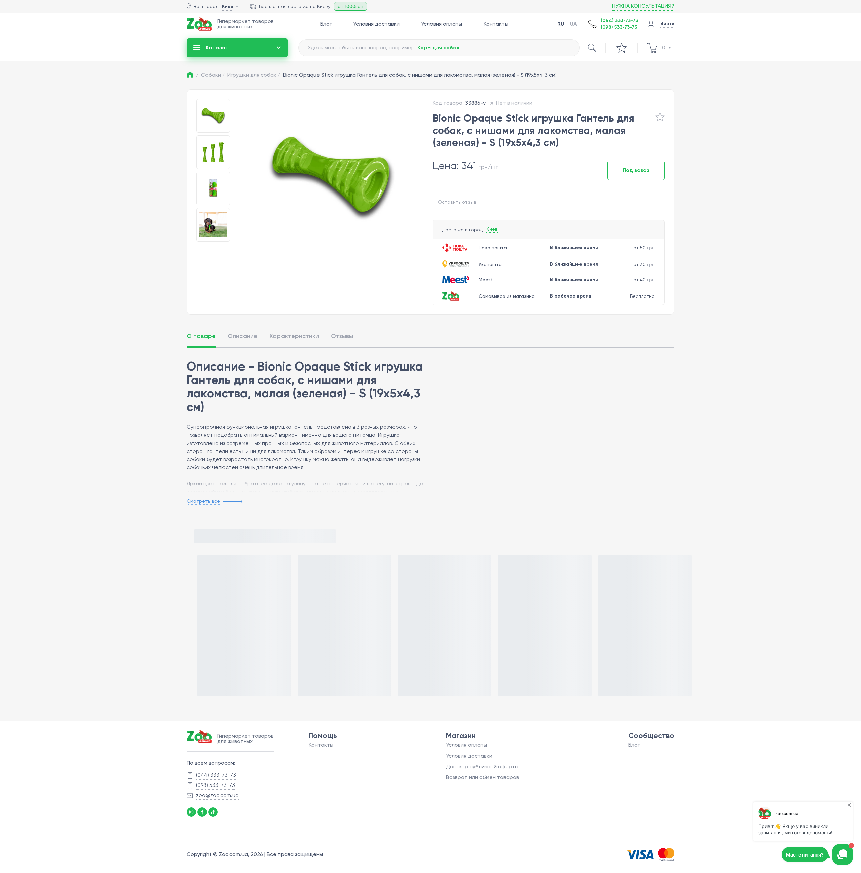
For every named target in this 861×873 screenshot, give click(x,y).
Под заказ (636, 170)
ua (573, 24)
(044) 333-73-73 (619, 20)
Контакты (496, 24)
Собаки (213, 75)
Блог (326, 24)
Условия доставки (376, 24)
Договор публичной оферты (482, 766)
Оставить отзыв (457, 202)
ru (560, 24)
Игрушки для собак (253, 75)
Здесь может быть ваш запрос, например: (383, 47)
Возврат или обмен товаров (482, 777)
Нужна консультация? (643, 6)
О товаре (201, 336)
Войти (667, 23)
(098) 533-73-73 (619, 27)
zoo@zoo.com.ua (217, 795)
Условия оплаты (441, 24)
